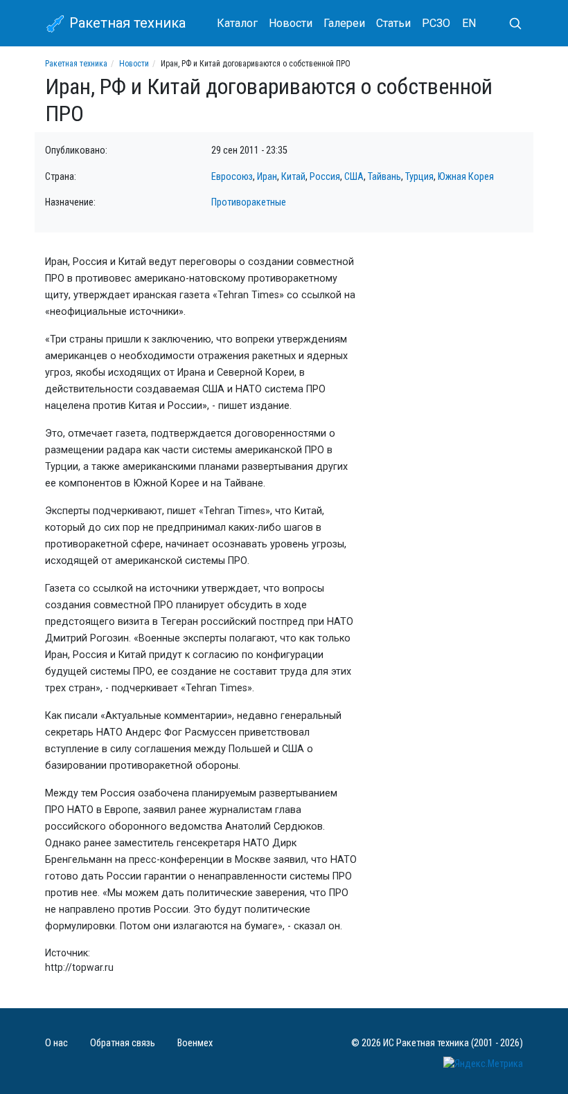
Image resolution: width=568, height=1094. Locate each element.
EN (469, 23)
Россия (325, 177)
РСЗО (436, 23)
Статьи (393, 23)
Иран (267, 177)
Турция (419, 177)
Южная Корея (466, 177)
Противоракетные (248, 202)
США (354, 177)
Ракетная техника (126, 23)
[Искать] (510, 23)
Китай (293, 177)
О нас (56, 1043)
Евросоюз (232, 177)
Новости (290, 23)
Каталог (237, 23)
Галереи (344, 23)
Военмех (195, 1043)
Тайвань (384, 177)
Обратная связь (122, 1043)
